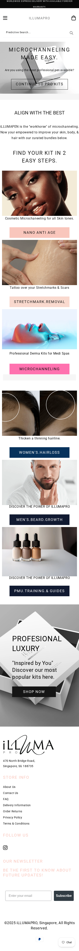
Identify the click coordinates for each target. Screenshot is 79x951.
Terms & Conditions (16, 823)
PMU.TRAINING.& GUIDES (39, 591)
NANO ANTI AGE (39, 232)
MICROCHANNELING (39, 369)
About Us (9, 786)
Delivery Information (17, 805)
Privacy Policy (12, 817)
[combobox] (39, 33)
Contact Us (10, 793)
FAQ (6, 799)
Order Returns (12, 811)
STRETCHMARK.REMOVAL (39, 302)
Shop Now (34, 692)
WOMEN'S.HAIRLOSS (39, 452)
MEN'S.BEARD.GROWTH (39, 519)
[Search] (71, 33)
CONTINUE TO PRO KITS (39, 84)
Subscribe (64, 895)
